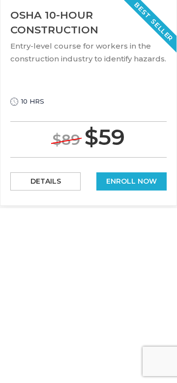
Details (45, 181)
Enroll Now (131, 181)
